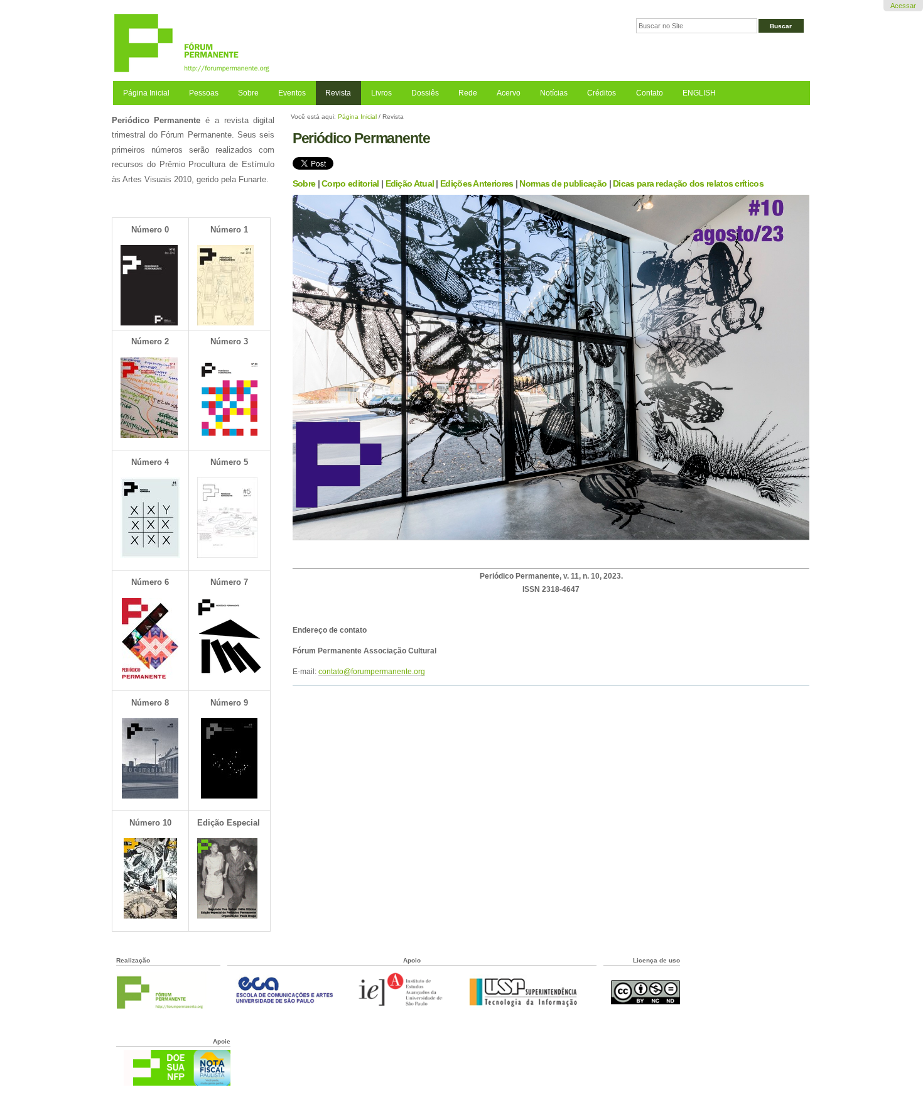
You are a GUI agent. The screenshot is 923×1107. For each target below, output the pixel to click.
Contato (649, 93)
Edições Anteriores (476, 183)
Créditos (601, 93)
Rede (467, 93)
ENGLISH (699, 93)
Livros (381, 93)
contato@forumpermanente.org (371, 671)
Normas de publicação (563, 183)
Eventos (292, 93)
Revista (338, 93)
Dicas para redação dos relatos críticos (688, 183)
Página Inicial (146, 93)
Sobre (248, 93)
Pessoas (204, 93)
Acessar (903, 5)
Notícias (554, 93)
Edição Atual (410, 183)
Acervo (509, 93)
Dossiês (425, 93)
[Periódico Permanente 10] (551, 536)
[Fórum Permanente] (287, 43)
